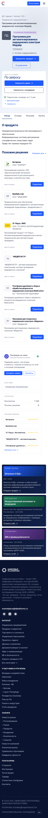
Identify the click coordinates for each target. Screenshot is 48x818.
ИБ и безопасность (10, 655)
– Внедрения (7, 732)
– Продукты (7, 728)
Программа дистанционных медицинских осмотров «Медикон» (28, 320)
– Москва (6, 688)
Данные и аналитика (11, 644)
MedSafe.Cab (18, 194)
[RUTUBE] (15, 614)
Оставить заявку (13, 373)
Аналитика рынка (9, 747)
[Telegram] (4, 614)
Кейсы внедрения (10, 680)
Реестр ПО (7, 699)
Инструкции (7, 769)
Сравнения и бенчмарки (13, 751)
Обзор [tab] (7, 116)
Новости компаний (10, 744)
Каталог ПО (19, 16)
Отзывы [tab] (18, 116)
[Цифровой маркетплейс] (24, 570)
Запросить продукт (26, 58)
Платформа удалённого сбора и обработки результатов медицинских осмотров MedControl (27, 288)
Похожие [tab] (30, 116)
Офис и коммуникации (12, 651)
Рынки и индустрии (10, 703)
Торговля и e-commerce (13, 632)
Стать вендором (9, 707)
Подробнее (37, 184)
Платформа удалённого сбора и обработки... (16, 446)
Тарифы (5, 776)
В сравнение (21, 65)
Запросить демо (24, 83)
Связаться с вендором (24, 90)
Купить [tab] (42, 116)
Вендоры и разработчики (13, 673)
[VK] (10, 614)
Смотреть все (39, 153)
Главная (8, 16)
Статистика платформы (12, 780)
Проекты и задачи (10, 640)
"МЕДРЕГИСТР (18, 256)
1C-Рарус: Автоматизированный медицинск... (16, 432)
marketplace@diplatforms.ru (15, 608)
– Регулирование (9, 721)
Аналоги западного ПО (12, 659)
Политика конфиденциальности (19, 807)
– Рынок (5, 725)
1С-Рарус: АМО (19, 223)
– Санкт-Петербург (10, 692)
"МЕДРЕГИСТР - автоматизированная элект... (22, 439)
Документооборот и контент (15, 647)
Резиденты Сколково (11, 696)
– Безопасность (9, 736)
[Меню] (44, 3)
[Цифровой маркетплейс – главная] (3, 3)
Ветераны (16, 162)
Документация (13, 100)
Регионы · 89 (8, 684)
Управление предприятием (14, 20)
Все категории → (9, 663)
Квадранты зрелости (11, 755)
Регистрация (34, 3)
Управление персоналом (13, 636)
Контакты (29, 373)
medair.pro (11, 104)
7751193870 (17, 49)
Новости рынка (9, 717)
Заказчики (6, 677)
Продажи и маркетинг (12, 629)
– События (6, 740)
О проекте (6, 765)
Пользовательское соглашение (18, 812)
